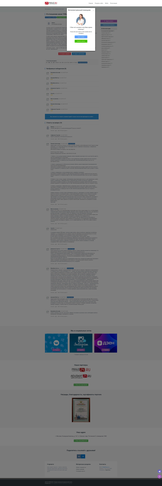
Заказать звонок (81, 41)
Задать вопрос (81, 36)
